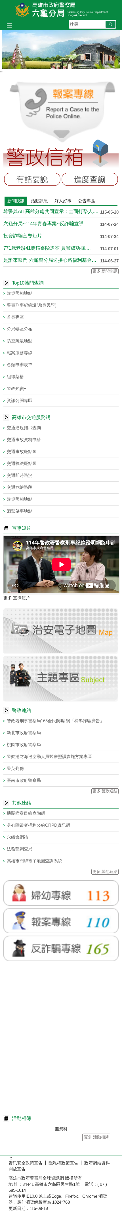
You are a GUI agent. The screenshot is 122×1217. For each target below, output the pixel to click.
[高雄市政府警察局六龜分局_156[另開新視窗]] (61, 934)
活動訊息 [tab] (39, 200)
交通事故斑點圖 (22, 451)
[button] (110, 24)
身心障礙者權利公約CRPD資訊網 (38, 825)
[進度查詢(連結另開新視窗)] (90, 179)
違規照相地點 (19, 293)
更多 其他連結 (104, 871)
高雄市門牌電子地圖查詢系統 (34, 860)
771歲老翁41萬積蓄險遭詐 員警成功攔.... (47, 248)
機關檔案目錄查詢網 (26, 813)
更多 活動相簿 (96, 1137)
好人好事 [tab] (62, 200)
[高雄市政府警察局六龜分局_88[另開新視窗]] (61, 137)
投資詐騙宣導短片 (22, 236)
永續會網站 (17, 837)
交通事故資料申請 (24, 439)
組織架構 (15, 376)
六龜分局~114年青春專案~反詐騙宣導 (43, 223)
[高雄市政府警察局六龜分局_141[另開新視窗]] (61, 700)
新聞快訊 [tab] (15, 200)
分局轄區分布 (19, 329)
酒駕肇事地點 (19, 511)
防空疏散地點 (19, 340)
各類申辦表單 (19, 364)
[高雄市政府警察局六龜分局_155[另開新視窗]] (61, 906)
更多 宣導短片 (16, 597)
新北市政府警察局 (24, 732)
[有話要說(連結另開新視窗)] (32, 179)
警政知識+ (16, 388)
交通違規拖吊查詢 (24, 427)
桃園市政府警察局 (24, 744)
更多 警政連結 (104, 791)
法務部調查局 (19, 849)
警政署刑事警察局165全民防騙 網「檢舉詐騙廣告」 (55, 720)
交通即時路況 (19, 475)
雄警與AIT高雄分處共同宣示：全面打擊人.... (50, 211)
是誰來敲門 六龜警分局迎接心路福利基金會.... (51, 260)
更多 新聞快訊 (104, 271)
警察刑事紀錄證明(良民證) (31, 305)
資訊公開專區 (19, 400)
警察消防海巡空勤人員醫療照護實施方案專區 (49, 756)
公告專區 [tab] (86, 200)
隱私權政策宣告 (63, 1163)
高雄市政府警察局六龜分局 (61, 9)
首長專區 (15, 317)
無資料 (61, 1128)
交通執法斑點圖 (22, 463)
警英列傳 (15, 768)
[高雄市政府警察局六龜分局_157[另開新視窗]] (61, 961)
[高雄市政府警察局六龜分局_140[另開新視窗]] (61, 652)
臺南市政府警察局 (24, 780)
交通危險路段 (19, 487)
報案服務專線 (19, 352)
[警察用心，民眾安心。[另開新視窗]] (61, 49)
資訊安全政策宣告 (26, 1163)
